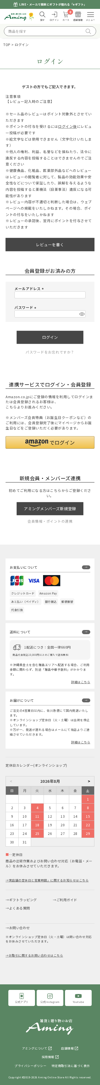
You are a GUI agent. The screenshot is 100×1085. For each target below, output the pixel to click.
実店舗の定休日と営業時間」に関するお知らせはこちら (49, 880)
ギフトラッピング (23, 899)
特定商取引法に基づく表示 (71, 1066)
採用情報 (48, 1057)
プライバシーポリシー (30, 1066)
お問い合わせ (19, 927)
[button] (50, 442)
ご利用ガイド (66, 899)
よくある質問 (19, 908)
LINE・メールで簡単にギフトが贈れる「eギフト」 (53, 4)
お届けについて (22, 700)
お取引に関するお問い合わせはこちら (36, 955)
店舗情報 (67, 1048)
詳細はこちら (80, 682)
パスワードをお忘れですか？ (50, 352)
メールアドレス (29, 288)
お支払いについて (24, 567)
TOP (7, 44)
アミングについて (35, 1048)
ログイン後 (67, 126)
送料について (20, 631)
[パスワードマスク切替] (81, 314)
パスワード (26, 307)
